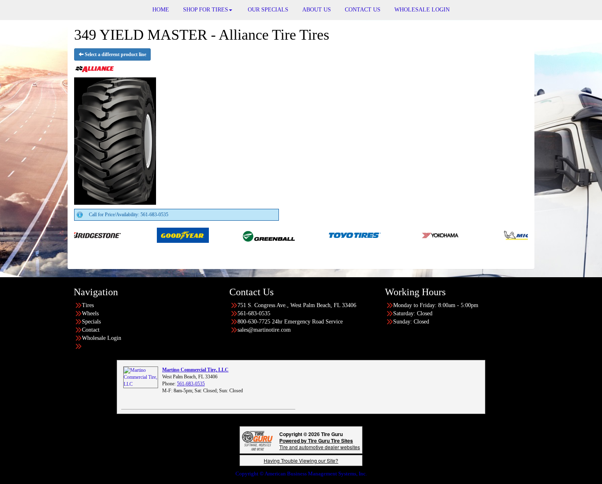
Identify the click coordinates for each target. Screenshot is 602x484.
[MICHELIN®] (510, 234)
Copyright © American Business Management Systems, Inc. (301, 473)
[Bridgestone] (80, 234)
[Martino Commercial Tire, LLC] (140, 377)
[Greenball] (252, 234)
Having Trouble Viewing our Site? (301, 460)
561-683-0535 (191, 384)
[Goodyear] (166, 234)
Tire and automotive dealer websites (319, 443)
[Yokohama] (424, 234)
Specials (91, 322)
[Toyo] (338, 234)
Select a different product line (115, 54)
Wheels (90, 313)
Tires (88, 305)
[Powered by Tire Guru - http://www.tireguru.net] (257, 440)
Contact (91, 330)
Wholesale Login (101, 338)
